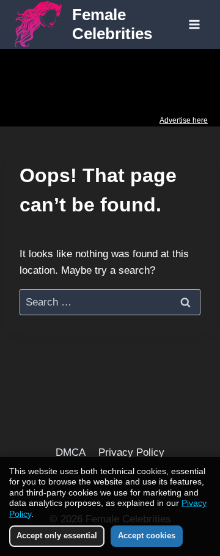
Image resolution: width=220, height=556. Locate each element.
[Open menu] (194, 24)
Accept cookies (146, 535)
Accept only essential (56, 535)
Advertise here (184, 120)
